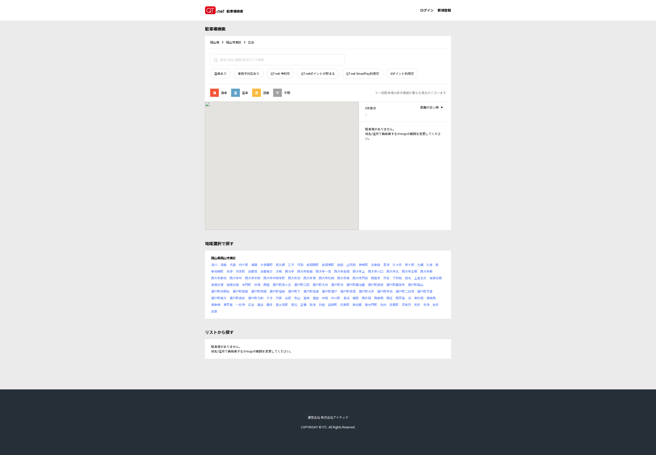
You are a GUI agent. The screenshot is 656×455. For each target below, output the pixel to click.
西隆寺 (375, 278)
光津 (230, 271)
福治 (260, 304)
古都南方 (266, 271)
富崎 (306, 298)
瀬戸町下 (294, 291)
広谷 (251, 304)
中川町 (335, 298)
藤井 (269, 304)
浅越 (223, 264)
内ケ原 (243, 264)
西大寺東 (309, 278)
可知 (300, 264)
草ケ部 (409, 264)
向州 (383, 304)
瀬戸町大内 (320, 284)
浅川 (214, 264)
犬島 (233, 264)
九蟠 (420, 264)
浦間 (254, 264)
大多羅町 (266, 264)
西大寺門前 (360, 278)
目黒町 (394, 304)
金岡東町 (328, 264)
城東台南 (233, 284)
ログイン (427, 10)
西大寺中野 (252, 278)
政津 (313, 304)
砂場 (257, 284)
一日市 (240, 304)
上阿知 (351, 264)
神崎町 (363, 264)
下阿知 (397, 278)
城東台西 (435, 278)
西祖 (266, 284)
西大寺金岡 (342, 271)
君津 (386, 264)
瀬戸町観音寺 (395, 284)
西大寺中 (236, 278)
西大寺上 (359, 271)
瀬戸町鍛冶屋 (355, 284)
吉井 (436, 304)
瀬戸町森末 (237, 298)
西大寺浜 (294, 278)
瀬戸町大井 (366, 291)
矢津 (426, 304)
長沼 (346, 298)
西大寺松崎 (326, 278)
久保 (429, 264)
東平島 (228, 304)
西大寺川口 (375, 271)
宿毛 (408, 278)
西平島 (400, 298)
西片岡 (366, 298)
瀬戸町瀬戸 (329, 291)
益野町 (332, 304)
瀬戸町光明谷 (220, 291)
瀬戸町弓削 (255, 298)
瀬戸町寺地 (385, 291)
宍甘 (386, 278)
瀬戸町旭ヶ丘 (282, 284)
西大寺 (289, 271)
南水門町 (371, 304)
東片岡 (418, 298)
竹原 (279, 298)
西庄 (389, 298)
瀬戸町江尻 (302, 284)
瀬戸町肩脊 (375, 284)
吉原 (214, 311)
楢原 (356, 298)
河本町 (240, 271)
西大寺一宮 (323, 271)
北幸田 (375, 264)
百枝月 (406, 304)
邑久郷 (280, 264)
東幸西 (431, 298)
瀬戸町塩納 (277, 291)
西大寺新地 (219, 278)
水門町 (246, 284)
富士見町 (282, 304)
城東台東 (217, 284)
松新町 (345, 304)
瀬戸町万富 (425, 291)
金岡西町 (312, 264)
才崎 (279, 271)
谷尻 (288, 298)
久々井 (397, 264)
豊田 (316, 298)
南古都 (357, 304)
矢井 (417, 304)
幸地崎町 (217, 271)
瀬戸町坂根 (240, 291)
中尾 (325, 298)
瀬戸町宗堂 (348, 291)
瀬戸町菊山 (415, 284)
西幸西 (378, 298)
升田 (322, 304)
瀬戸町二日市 (405, 291)
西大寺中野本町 (274, 278)
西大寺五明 (409, 271)
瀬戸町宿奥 (311, 291)
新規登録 (444, 10)
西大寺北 (392, 271)
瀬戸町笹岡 (258, 291)
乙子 (291, 264)
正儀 (303, 304)
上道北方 (420, 278)
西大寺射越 (305, 271)
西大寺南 (343, 278)
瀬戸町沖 (337, 284)
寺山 (297, 298)
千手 (269, 298)
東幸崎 (215, 304)
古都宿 (252, 271)
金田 (340, 264)
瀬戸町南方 (219, 298)
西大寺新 (426, 271)
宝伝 (294, 304)
